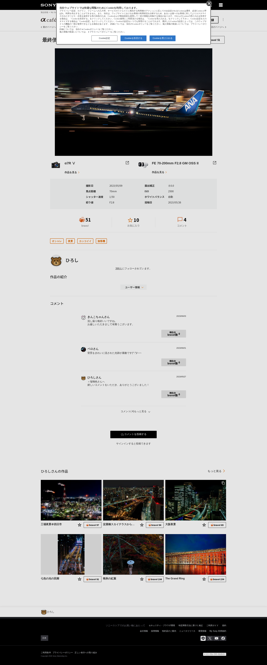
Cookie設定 (104, 38)
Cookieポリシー (91, 29)
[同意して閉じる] (209, 3)
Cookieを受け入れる (162, 38)
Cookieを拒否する (133, 38)
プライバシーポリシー (100, 32)
